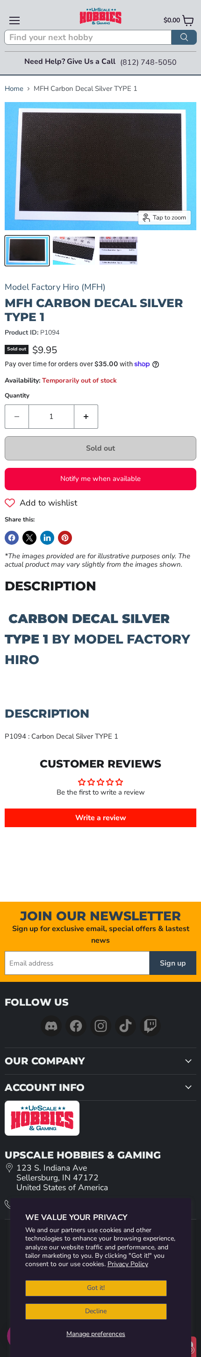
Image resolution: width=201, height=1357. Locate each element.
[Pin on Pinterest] (65, 538)
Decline (96, 1311)
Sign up (173, 963)
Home (14, 89)
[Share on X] (29, 538)
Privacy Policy (128, 1264)
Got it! (96, 1287)
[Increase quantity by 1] (86, 416)
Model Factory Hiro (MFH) (55, 287)
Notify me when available (100, 478)
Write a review (100, 818)
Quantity (17, 395)
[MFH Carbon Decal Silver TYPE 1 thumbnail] (27, 251)
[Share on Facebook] (12, 538)
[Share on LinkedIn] (47, 538)
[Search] (184, 37)
